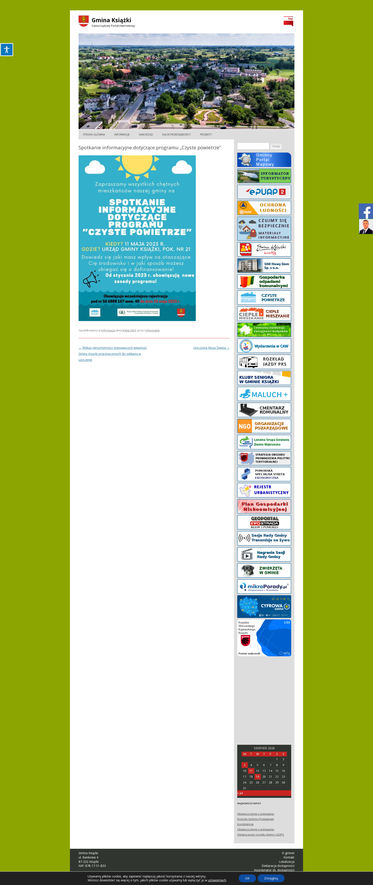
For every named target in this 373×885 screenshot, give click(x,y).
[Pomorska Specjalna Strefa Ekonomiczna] (264, 475)
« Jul (240, 793)
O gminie (288, 853)
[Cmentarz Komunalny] (264, 411)
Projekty (206, 134)
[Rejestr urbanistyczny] (264, 491)
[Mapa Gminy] (264, 160)
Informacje (122, 134)
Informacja (108, 330)
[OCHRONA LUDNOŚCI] (264, 209)
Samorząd (146, 134)
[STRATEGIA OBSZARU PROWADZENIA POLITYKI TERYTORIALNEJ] (264, 459)
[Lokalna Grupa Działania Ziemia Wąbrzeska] (264, 443)
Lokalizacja (286, 862)
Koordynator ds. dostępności (274, 870)
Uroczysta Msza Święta (211, 348)
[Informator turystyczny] (264, 176)
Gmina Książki (111, 20)
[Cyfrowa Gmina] (264, 607)
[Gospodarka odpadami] (264, 282)
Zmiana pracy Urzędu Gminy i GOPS (260, 834)
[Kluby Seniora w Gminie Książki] (264, 379)
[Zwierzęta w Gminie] (264, 571)
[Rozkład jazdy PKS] (264, 362)
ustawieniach (217, 880)
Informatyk (152, 330)
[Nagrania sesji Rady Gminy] (264, 555)
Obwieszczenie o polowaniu (255, 814)
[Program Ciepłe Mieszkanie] (264, 314)
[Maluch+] (264, 395)
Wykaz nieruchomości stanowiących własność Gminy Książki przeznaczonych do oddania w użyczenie (113, 354)
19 (257, 777)
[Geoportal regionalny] (264, 523)
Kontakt (288, 857)
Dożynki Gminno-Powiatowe (255, 819)
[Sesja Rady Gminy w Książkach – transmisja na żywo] (264, 539)
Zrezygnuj (271, 878)
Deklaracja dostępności (278, 866)
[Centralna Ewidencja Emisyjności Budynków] (264, 331)
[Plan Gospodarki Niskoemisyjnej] (264, 507)
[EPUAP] (264, 193)
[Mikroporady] (264, 587)
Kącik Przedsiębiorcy (176, 134)
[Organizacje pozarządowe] (264, 427)
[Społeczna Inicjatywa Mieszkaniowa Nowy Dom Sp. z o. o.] (264, 266)
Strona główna (94, 134)
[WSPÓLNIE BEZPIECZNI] (264, 229)
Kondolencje (245, 824)
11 (251, 771)
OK (247, 878)
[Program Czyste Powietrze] (264, 298)
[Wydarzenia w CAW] (264, 346)
